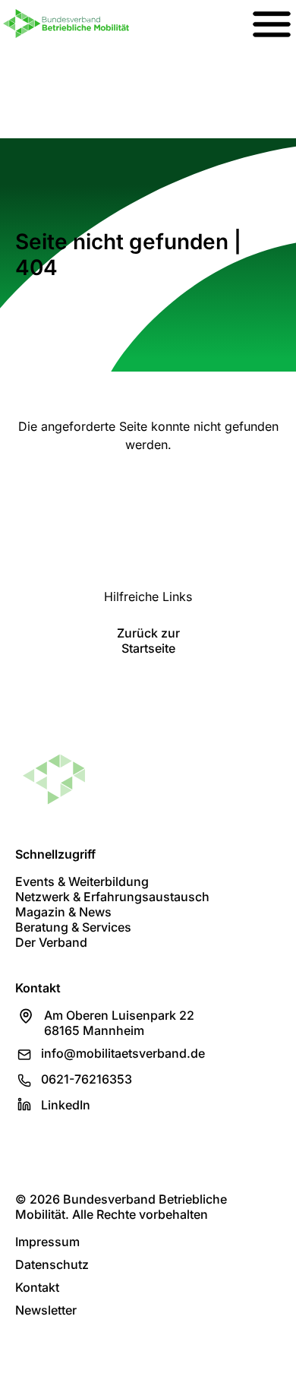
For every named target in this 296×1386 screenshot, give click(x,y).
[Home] (66, 23)
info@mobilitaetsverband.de (123, 1053)
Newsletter (46, 1310)
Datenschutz (52, 1264)
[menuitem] (271, 23)
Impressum (47, 1241)
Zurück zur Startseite (148, 640)
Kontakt (37, 1287)
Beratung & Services (73, 927)
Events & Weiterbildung (82, 881)
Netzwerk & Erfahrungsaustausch (112, 896)
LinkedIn (65, 1104)
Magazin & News (63, 911)
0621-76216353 (86, 1079)
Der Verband (51, 942)
